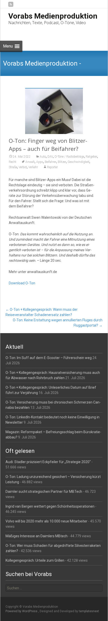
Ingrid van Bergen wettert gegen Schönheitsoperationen (50, 506)
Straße (13, 167)
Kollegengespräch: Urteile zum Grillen (35, 560)
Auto (43, 156)
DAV (50, 156)
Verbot (23, 167)
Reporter (52, 167)
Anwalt (30, 162)
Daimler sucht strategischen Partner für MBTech (44, 492)
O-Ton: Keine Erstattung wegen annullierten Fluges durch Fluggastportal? (57, 322)
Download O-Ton (22, 283)
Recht (12, 162)
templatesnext (89, 611)
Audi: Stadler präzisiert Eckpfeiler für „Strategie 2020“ (48, 462)
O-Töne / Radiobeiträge (69, 156)
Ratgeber (91, 156)
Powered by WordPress (22, 611)
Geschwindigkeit (78, 162)
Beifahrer (50, 162)
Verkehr (33, 167)
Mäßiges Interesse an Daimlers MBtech (37, 536)
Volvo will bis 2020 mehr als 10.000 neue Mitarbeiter (46, 521)
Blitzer (62, 162)
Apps (39, 162)
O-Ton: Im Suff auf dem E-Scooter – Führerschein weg (49, 358)
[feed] (10, 6)
